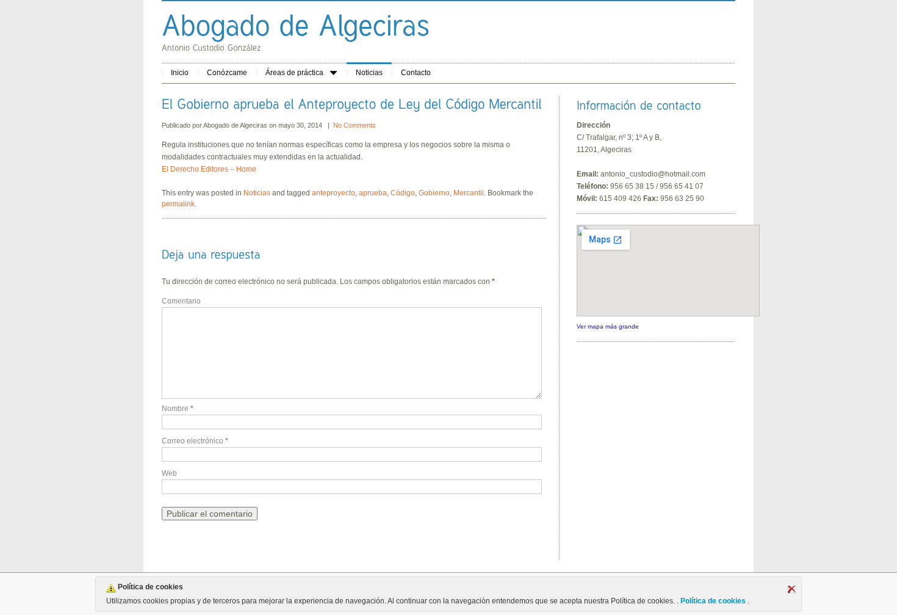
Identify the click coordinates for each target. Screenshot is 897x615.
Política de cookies (713, 601)
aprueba (373, 193)
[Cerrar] (791, 589)
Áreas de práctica (294, 72)
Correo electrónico (195, 441)
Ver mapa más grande (608, 326)
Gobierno (434, 193)
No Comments (354, 125)
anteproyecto (333, 193)
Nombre (177, 408)
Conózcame (227, 72)
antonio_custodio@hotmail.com (652, 174)
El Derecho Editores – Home (209, 169)
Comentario (181, 301)
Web (169, 473)
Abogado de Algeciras (236, 125)
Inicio (180, 72)
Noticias (369, 72)
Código (403, 193)
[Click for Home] (296, 25)
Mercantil (468, 193)
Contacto (416, 72)
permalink (178, 204)
